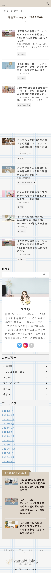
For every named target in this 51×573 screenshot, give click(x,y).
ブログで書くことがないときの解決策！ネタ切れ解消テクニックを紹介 (32, 171)
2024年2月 (8, 436)
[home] (31, 345)
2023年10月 (9, 453)
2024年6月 (8, 423)
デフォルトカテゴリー (15, 371)
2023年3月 (8, 457)
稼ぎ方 (6, 394)
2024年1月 (8, 440)
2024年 (14, 11)
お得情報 (8, 366)
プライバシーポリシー (27, 550)
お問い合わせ (9, 550)
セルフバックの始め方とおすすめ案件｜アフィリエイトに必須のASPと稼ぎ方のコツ (32, 145)
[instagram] (25, 345)
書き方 (6, 388)
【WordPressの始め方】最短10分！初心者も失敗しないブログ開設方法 (32, 485)
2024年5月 (8, 428)
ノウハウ (8, 377)
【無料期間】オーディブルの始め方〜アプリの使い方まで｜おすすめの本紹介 (32, 67)
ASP (28, 47)
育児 (40, 100)
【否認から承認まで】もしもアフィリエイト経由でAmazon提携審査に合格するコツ (32, 36)
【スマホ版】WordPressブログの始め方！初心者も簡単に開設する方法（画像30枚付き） (32, 506)
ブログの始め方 (11, 383)
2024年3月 (8, 432)
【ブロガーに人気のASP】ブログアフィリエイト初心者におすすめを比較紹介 (32, 528)
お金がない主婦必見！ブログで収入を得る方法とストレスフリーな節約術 (32, 195)
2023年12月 (9, 444)
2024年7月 (8, 419)
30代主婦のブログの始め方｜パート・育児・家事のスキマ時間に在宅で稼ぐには (32, 91)
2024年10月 (9, 411)
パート (38, 97)
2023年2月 (8, 461)
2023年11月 (8, 449)
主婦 (24, 100)
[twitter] (19, 345)
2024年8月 (8, 415)
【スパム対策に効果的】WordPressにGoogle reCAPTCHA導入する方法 (32, 220)
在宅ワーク (32, 100)
